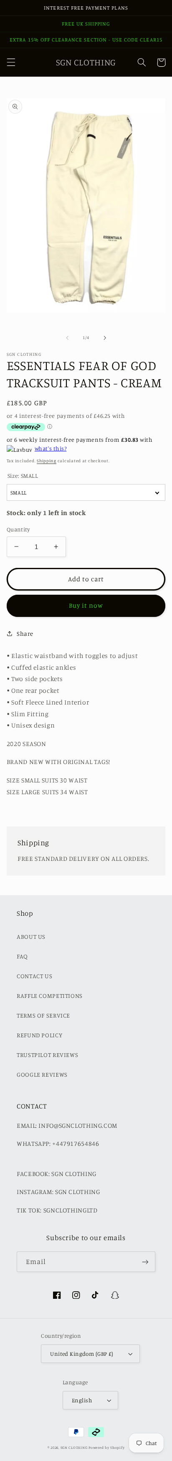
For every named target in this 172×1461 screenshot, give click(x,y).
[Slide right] (105, 338)
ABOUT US (31, 936)
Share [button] (25, 633)
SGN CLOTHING (74, 1447)
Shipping (46, 460)
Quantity (18, 529)
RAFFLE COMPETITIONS (50, 995)
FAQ (22, 956)
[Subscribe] (145, 1261)
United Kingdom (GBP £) (81, 1353)
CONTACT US (34, 975)
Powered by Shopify (106, 1447)
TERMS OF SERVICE (43, 1015)
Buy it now (86, 605)
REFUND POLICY (39, 1035)
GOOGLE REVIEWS (42, 1074)
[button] (10, 62)
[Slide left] (67, 338)
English (82, 1400)
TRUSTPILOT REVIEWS (47, 1054)
